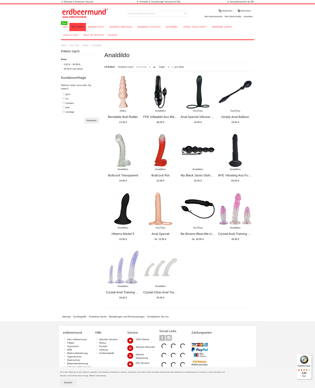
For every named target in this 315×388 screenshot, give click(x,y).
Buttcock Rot (160, 175)
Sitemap (66, 316)
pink (67, 107)
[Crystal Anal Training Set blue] (123, 267)
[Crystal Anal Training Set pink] (235, 209)
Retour (102, 342)
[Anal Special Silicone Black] (198, 92)
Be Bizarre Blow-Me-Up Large (202, 234)
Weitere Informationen (98, 376)
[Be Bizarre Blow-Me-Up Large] (198, 209)
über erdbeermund (77, 339)
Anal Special (160, 234)
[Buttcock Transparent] (123, 150)
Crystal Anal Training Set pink (238, 234)
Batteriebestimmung (77, 363)
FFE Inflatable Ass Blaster (161, 117)
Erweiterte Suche (98, 316)
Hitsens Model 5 (123, 234)
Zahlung (103, 349)
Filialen (70, 342)
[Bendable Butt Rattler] (123, 92)
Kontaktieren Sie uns (158, 316)
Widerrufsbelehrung (77, 353)
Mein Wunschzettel (233, 16)
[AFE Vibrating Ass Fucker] (235, 150)
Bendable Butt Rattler (123, 117)
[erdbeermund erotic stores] (91, 14)
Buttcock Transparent (123, 175)
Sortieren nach (125, 67)
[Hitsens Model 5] (123, 209)
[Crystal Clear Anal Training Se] (160, 267)
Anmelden (248, 16)
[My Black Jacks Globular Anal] (198, 150)
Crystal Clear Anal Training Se (164, 292)
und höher (73, 68)
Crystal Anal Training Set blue (126, 292)
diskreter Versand (108, 339)
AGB (69, 349)
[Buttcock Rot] (160, 150)
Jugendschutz (74, 356)
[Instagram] (169, 338)
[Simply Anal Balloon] (235, 92)
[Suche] (185, 13)
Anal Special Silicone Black (200, 117)
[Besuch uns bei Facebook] (162, 338)
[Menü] (310, 356)
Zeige (162, 67)
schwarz (69, 103)
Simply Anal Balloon (235, 117)
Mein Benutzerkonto (213, 16)
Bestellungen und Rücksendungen (127, 316)
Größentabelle (106, 353)
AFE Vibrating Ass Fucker (236, 175)
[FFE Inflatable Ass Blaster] (160, 92)
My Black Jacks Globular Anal (202, 175)
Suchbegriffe (79, 316)
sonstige (69, 112)
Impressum (73, 346)
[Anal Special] (160, 209)
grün (67, 94)
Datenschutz (73, 360)
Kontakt (103, 346)
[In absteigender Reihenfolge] (154, 67)
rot (66, 98)
